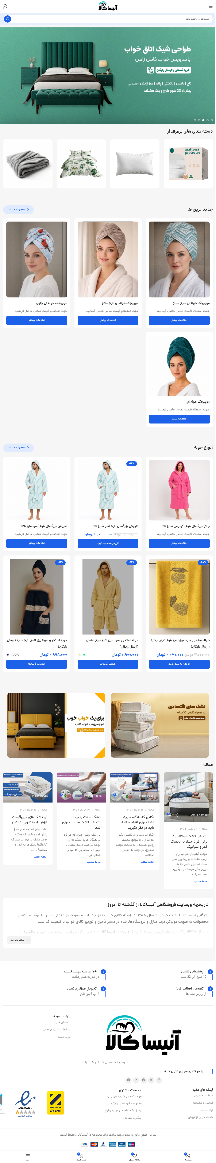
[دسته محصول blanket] (188, 164)
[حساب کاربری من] (5, 6)
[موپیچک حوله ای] (179, 365)
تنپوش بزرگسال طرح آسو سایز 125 (115, 526)
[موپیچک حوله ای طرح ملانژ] (179, 259)
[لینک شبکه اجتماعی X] (151, 1080)
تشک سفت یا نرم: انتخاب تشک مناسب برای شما (81, 823)
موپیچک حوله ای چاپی (51, 303)
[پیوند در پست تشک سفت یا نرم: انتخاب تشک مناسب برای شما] (81, 787)
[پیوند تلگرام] (128, 1080)
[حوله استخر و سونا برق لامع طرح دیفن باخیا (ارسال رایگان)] (179, 597)
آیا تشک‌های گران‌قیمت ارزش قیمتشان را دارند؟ (29, 820)
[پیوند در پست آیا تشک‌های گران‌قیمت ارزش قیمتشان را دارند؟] (28, 787)
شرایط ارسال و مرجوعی (56, 1030)
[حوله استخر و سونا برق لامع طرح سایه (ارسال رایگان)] (36, 597)
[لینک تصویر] (143, 1035)
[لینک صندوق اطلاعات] (197, 971)
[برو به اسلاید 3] (203, 120)
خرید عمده (64, 1037)
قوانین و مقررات (203, 1103)
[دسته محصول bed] (28, 164)
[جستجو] (7, 19)
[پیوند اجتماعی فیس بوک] (159, 1080)
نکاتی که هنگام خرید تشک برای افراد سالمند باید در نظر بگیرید (137, 823)
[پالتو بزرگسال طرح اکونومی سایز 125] (179, 490)
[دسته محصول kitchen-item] (134, 164)
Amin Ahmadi (200, 815)
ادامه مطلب (201, 881)
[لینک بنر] (160, 725)
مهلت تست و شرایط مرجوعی (124, 1096)
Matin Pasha (147, 796)
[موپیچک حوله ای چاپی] (36, 259)
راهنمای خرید (62, 1022)
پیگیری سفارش (132, 1118)
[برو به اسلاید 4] (199, 120)
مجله (205, 829)
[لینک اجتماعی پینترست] (143, 1080)
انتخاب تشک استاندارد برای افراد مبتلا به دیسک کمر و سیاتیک (189, 842)
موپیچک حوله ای (198, 402)
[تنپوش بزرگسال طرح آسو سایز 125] (108, 490)
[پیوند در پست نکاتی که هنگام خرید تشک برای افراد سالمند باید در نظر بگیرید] (134, 787)
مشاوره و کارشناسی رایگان (126, 1103)
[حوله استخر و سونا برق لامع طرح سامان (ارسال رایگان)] (108, 597)
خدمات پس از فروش (200, 1117)
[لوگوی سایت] (108, 6)
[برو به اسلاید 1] (212, 120)
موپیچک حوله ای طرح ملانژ (191, 303)
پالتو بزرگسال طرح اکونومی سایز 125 (185, 526)
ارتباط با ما (207, 1110)
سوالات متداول (203, 1096)
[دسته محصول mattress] (81, 164)
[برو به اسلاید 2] (208, 120)
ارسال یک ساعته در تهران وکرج (123, 1111)
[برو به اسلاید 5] (195, 120)
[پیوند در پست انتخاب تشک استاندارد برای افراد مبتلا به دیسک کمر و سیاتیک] (188, 797)
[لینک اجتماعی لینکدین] (136, 1080)
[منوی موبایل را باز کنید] (211, 6)
